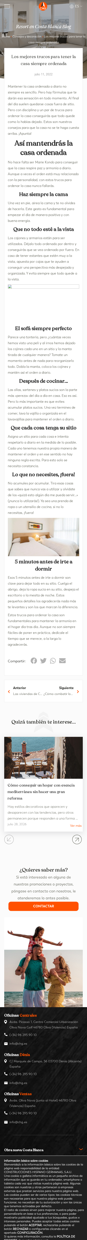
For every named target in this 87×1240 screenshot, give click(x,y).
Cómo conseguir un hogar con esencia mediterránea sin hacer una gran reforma (41, 792)
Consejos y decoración (26, 36)
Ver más (76, 825)
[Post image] (43, 758)
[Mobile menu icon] (7, 6)
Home (6, 36)
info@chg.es (18, 1043)
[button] (34, 660)
